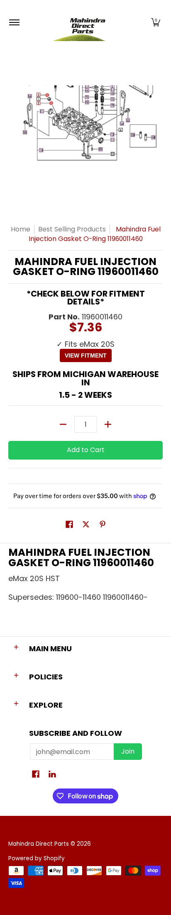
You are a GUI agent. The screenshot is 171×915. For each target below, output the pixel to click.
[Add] (108, 424)
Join (127, 751)
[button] (156, 22)
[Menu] (14, 22)
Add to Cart (86, 450)
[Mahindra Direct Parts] (84, 22)
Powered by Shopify (36, 858)
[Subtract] (63, 424)
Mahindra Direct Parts (38, 844)
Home (20, 229)
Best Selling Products (72, 229)
